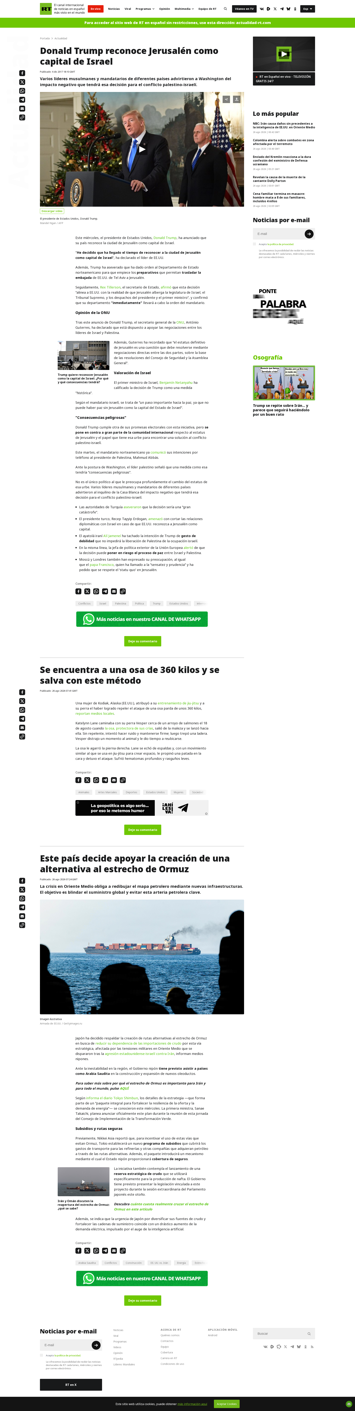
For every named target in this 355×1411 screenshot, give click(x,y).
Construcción (134, 1263)
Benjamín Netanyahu (176, 382)
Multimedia (182, 9)
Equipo (165, 1347)
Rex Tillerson (110, 287)
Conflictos (84, 603)
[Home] (46, 9)
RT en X (71, 1385)
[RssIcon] (312, 1347)
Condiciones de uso (172, 1364)
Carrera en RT (169, 1358)
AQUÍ (124, 1088)
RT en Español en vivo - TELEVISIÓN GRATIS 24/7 (283, 78)
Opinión (164, 9)
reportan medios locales (94, 713)
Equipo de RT (208, 9)
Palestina (120, 603)
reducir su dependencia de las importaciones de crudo (138, 1043)
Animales (83, 792)
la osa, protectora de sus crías (129, 728)
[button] (142, 149)
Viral (128, 9)
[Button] (225, 8)
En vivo (96, 9)
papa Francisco (102, 564)
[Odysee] (279, 1347)
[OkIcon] (295, 9)
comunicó (158, 452)
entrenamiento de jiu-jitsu (178, 703)
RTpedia (118, 1359)
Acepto (276, 244)
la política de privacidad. (281, 244)
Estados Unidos (178, 603)
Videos (117, 1347)
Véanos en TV (244, 9)
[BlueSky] (288, 9)
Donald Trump (165, 237)
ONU (180, 322)
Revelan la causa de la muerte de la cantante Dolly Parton (279, 179)
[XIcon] (275, 9)
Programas (143, 9)
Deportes (131, 792)
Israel (102, 603)
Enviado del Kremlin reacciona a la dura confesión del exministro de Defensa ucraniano (282, 160)
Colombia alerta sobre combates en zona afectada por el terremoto (283, 142)
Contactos (167, 1341)
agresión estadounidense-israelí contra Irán (139, 1053)
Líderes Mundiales (124, 1364)
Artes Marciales (107, 792)
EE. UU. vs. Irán (159, 1263)
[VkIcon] (262, 9)
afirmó (166, 287)
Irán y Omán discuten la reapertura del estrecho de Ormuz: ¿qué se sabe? (83, 1205)
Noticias (114, 9)
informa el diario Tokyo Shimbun (112, 1098)
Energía (181, 1263)
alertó (188, 547)
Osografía (268, 357)
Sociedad (197, 792)
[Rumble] (268, 9)
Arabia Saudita (87, 1263)
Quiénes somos (170, 1335)
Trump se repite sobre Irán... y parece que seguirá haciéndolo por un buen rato (281, 410)
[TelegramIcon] (282, 9)
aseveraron (132, 507)
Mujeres (178, 792)
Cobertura (167, 1352)
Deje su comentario (142, 641)
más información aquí (192, 1404)
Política (139, 603)
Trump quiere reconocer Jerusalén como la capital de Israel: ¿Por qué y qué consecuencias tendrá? (83, 378)
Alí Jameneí (112, 535)
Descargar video (52, 211)
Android (212, 1335)
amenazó (155, 518)
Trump (156, 603)
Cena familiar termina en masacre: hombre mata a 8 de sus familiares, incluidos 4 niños (279, 197)
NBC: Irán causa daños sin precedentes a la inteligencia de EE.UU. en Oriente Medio (284, 125)
